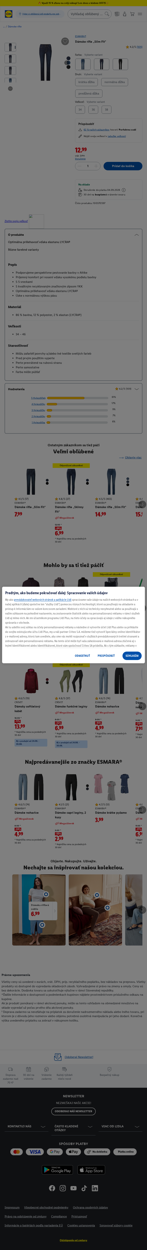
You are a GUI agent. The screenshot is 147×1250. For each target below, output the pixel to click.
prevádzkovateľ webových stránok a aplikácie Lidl (42, 599)
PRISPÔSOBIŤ (106, 656)
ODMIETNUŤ (82, 656)
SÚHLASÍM (132, 656)
